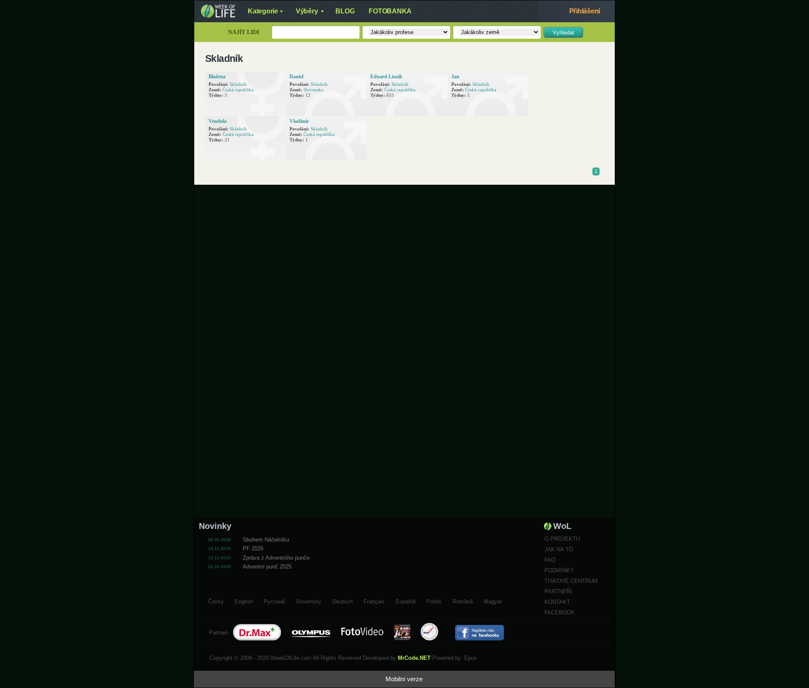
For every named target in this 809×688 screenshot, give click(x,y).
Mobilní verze (404, 679)
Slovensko (313, 89)
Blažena (217, 77)
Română (463, 600)
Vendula (218, 121)
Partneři (558, 591)
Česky (216, 600)
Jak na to (558, 549)
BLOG (344, 11)
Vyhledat (563, 32)
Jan (455, 77)
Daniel (296, 77)
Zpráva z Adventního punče (276, 558)
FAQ (549, 560)
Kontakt (557, 602)
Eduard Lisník (386, 77)
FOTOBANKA (390, 11)
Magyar (493, 600)
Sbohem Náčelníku (266, 540)
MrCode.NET (414, 658)
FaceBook (559, 612)
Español (405, 600)
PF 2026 (253, 548)
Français (374, 600)
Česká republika (238, 89)
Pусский (274, 600)
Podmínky (559, 570)
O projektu (562, 539)
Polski (434, 600)
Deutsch (342, 600)
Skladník (238, 84)
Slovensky (308, 600)
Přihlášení (584, 11)
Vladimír (299, 121)
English (244, 600)
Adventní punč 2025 (267, 566)
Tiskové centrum (570, 581)
